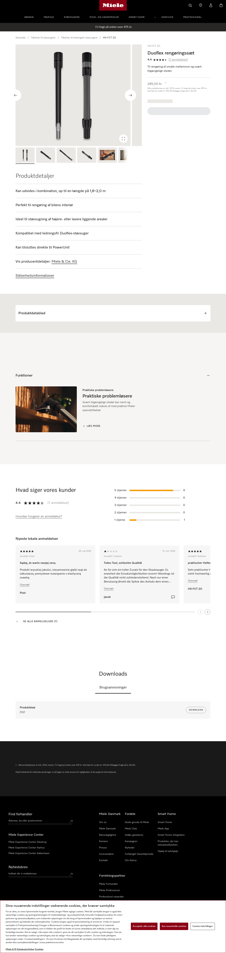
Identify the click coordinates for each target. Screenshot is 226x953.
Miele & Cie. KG (64, 261)
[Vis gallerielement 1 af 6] (25, 155)
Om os (102, 822)
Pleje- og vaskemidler (104, 17)
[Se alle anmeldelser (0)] (173, 597)
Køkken (29, 17)
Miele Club (131, 828)
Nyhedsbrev (18, 867)
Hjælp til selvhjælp (168, 851)
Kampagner (131, 841)
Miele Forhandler (108, 884)
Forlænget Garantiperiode (139, 854)
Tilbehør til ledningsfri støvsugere (79, 38)
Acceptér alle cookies (144, 926)
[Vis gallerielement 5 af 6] (107, 155)
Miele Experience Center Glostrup (27, 842)
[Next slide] (130, 95)
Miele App (163, 828)
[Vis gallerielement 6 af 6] (127, 155)
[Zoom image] (123, 138)
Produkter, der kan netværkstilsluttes (168, 843)
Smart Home (137, 17)
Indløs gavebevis (134, 835)
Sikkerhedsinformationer (35, 275)
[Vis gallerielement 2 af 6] (45, 155)
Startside (21, 38)
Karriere (103, 841)
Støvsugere (72, 17)
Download (196, 710)
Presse (103, 847)
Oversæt (24, 585)
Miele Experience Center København (28, 853)
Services (167, 17)
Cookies (39, 949)
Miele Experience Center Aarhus (26, 847)
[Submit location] (71, 821)
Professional (192, 17)
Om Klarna (130, 860)
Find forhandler (20, 814)
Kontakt (103, 860)
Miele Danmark (107, 828)
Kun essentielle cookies (174, 926)
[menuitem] (31, 17)
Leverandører (106, 854)
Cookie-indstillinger (202, 926)
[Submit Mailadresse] (71, 874)
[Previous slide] (15, 95)
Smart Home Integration (171, 835)
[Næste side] (207, 612)
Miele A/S (11, 949)
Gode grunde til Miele (137, 822)
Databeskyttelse (25, 949)
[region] (79, 95)
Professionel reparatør (111, 897)
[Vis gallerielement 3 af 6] (66, 155)
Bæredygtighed (107, 835)
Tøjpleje (49, 17)
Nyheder (130, 847)
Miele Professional (109, 890)
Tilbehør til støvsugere (43, 38)
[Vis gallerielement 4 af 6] (86, 155)
